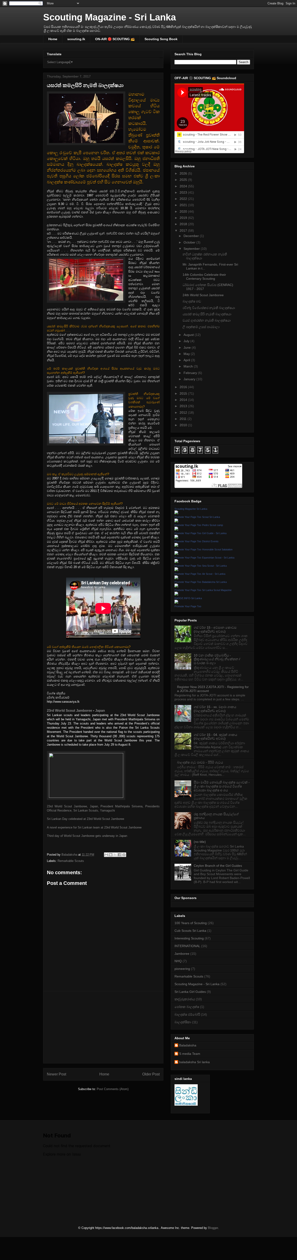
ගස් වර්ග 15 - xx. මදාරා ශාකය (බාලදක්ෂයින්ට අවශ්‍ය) (215, 709)
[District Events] (176, 545)
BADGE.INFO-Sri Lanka (188, 598)
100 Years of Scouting (190, 923)
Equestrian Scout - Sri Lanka (218, 557)
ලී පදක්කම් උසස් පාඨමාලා (201, 327)
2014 (184, 400)
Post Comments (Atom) (113, 1089)
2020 (184, 211)
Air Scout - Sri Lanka (213, 573)
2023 (184, 192)
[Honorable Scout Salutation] (176, 553)
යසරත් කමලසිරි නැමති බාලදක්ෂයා (207, 314)
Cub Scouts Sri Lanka (190, 930)
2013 (184, 406)
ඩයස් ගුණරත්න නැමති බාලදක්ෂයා (207, 320)
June (188, 347)
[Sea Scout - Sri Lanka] (176, 570)
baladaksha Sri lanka (194, 1062)
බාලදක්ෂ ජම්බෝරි (187, 1014)
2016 (184, 387)
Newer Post (56, 1074)
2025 (184, 180)
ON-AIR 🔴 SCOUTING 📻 (115, 39)
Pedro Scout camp (212, 525)
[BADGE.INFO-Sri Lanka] (176, 602)
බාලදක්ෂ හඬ (192, 301)
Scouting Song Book (161, 39)
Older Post (151, 1074)
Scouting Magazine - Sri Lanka (109, 17)
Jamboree (181, 953)
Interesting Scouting (189, 938)
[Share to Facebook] (119, 854)
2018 (184, 224)
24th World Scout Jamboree (203, 295)
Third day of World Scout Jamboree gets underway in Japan (87, 836)
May (187, 354)
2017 (184, 230)
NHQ (178, 961)
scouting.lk (76, 39)
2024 (184, 186)
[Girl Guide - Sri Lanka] (176, 537)
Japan (100, 710)
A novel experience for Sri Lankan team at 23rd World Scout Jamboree (94, 827)
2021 (184, 205)
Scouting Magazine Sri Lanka (190, 508)
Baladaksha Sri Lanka (214, 582)
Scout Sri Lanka (211, 517)
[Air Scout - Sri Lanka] (176, 578)
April (187, 360)
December (192, 236)
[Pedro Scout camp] (176, 529)
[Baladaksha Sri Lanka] (176, 586)
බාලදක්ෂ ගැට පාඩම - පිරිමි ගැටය (200, 762)
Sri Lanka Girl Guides (190, 992)
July (187, 341)
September (192, 248)
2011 (183, 419)
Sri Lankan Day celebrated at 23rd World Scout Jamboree (85, 819)
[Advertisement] (103, 1027)
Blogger (213, 1228)
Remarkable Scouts (71, 861)
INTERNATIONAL (187, 946)
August (189, 335)
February (191, 373)
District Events (210, 541)
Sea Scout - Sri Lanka (214, 565)
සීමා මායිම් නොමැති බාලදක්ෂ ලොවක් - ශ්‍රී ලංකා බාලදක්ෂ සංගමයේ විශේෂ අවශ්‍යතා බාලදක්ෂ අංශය (222, 786)
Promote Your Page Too (187, 517)
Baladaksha (187, 1045)
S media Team (189, 1053)
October (190, 242)
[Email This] (106, 854)
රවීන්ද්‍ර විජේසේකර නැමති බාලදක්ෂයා (209, 308)
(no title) (200, 842)
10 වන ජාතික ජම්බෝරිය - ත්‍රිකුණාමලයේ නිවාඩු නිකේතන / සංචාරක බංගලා (217, 659)
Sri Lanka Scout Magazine (217, 590)
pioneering (182, 969)
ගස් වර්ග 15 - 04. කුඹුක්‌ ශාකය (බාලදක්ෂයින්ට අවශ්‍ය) (215, 736)
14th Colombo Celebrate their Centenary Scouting (204, 276)
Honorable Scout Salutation (217, 549)
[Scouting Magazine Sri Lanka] (176, 513)
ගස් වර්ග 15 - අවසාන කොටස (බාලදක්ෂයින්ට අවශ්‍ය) (215, 629)
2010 (184, 425)
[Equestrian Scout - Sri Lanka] (176, 562)
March (189, 366)
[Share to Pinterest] (124, 854)
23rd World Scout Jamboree (69, 710)
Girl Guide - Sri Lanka (214, 533)
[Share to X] (115, 854)
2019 (184, 218)
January (190, 379)
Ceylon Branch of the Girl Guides (218, 865)
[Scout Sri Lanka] (176, 521)
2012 (184, 412)
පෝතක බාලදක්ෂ (186, 1007)
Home (52, 39)
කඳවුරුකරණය (184, 999)
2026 (184, 173)
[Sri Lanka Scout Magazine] (176, 594)
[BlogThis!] (110, 854)
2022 (184, 199)
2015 (184, 393)
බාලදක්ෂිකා (182, 1022)
